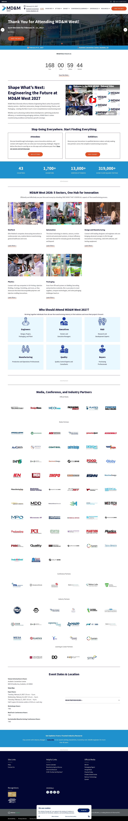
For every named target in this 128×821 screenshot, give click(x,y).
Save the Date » (64, 75)
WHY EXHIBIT (92, 154)
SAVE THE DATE (119, 8)
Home (42, 8)
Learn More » (12, 246)
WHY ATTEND (35, 154)
